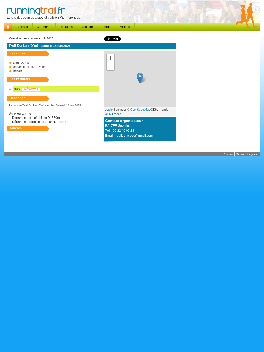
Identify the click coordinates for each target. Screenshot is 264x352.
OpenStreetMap (140, 109)
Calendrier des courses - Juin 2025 (31, 38)
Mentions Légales (246, 154)
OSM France (113, 114)
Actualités (87, 27)
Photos (107, 27)
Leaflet (109, 109)
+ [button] (110, 58)
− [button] (110, 66)
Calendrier (44, 27)
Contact (228, 154)
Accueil (23, 27)
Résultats (66, 27)
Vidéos (125, 27)
